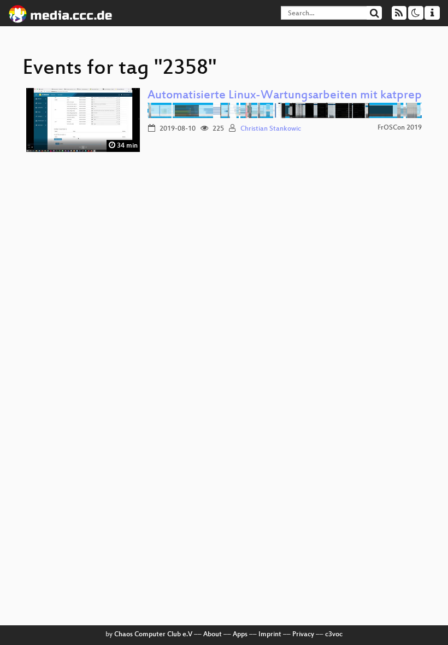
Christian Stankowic (270, 129)
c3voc (334, 634)
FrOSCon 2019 (400, 128)
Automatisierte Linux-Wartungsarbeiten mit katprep (285, 96)
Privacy (303, 634)
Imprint (269, 634)
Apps (240, 634)
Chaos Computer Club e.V (153, 634)
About (212, 634)
